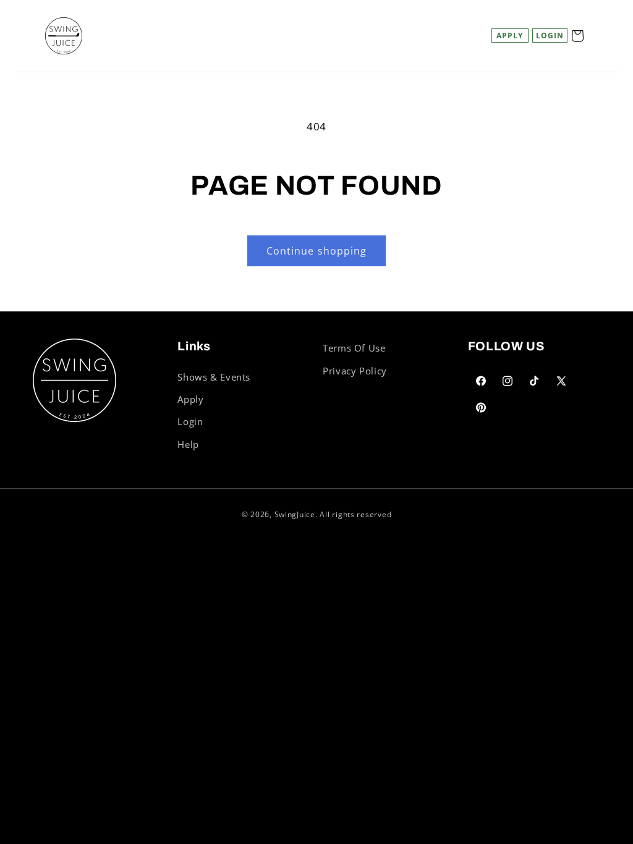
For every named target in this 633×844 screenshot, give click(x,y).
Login (190, 421)
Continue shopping (316, 251)
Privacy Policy (355, 371)
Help (188, 444)
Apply (509, 35)
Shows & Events (213, 377)
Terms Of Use (354, 348)
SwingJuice (294, 514)
